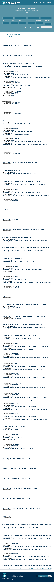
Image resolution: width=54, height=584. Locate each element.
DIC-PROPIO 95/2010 (15, 510)
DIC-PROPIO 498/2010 (14, 200)
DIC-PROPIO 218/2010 (17, 490)
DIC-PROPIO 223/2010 (17, 443)
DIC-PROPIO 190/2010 (15, 519)
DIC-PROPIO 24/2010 (15, 287)
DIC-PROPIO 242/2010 (17, 175)
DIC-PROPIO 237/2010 (17, 231)
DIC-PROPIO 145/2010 (15, 552)
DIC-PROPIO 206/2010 (15, 199)
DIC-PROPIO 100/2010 (15, 211)
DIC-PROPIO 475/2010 (14, 543)
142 (45, 568)
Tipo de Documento (6, 15)
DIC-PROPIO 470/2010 (14, 384)
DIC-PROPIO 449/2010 (14, 532)
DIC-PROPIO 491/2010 (14, 265)
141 (43, 568)
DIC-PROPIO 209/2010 (15, 154)
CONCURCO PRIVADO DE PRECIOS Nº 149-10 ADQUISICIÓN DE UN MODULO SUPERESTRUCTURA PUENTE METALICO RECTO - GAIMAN (25, 295)
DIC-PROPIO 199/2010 (15, 363)
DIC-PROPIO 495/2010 (14, 252)
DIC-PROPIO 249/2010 (17, 113)
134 (23, 568)
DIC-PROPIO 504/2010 (14, 353)
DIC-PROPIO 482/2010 (14, 275)
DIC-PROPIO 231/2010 (17, 318)
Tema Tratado (31, 15)
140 (40, 568)
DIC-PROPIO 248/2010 (17, 91)
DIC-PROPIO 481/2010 (14, 288)
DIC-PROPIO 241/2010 (17, 255)
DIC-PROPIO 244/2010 (17, 153)
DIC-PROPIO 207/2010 (15, 189)
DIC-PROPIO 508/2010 (14, 128)
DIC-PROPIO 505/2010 (14, 137)
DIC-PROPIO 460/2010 (14, 403)
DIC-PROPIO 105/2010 (15, 138)
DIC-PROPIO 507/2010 (14, 178)
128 (7, 568)
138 (34, 568)
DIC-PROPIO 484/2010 (14, 423)
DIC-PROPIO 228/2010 (17, 383)
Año (3, 20)
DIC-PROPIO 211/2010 (15, 127)
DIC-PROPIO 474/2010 (14, 562)
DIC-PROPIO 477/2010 (14, 71)
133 (21, 568)
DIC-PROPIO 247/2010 (17, 82)
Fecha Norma (39, 20)
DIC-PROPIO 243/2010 (17, 164)
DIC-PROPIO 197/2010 (15, 343)
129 (10, 568)
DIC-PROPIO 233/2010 (17, 298)
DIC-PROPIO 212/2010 (15, 114)
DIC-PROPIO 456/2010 (14, 413)
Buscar (49, 576)
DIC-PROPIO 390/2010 (14, 553)
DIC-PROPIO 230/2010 (17, 372)
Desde (20, 20)
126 (1, 568)
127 (4, 568)
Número (12, 20)
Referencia (42, 15)
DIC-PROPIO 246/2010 (17, 102)
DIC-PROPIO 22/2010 (15, 444)
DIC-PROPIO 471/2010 (14, 373)
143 (48, 568)
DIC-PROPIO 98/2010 (15, 374)
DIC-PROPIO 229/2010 (17, 329)
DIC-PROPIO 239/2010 (17, 201)
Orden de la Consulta (47, 21)
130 (12, 568)
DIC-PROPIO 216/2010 (15, 70)
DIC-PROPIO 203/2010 (15, 266)
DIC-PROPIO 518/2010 (14, 60)
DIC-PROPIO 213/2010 (15, 92)
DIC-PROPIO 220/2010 (17, 500)
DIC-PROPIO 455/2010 (14, 445)
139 (37, 568)
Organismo (17, 15)
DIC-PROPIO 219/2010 (17, 480)
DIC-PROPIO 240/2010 (17, 188)
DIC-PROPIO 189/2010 (15, 542)
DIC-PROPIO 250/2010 (17, 57)
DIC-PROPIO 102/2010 (15, 309)
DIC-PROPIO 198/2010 (15, 354)
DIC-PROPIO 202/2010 (15, 276)
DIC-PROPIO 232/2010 (17, 286)
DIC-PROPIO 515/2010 (14, 81)
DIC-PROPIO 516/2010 (14, 104)
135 (26, 568)
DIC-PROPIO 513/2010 (14, 93)
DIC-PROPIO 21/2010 (15, 433)
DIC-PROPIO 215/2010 (15, 47)
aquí (38, 27)
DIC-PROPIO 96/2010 (15, 393)
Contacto (28, 574)
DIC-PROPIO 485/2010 (14, 434)
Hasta (29, 20)
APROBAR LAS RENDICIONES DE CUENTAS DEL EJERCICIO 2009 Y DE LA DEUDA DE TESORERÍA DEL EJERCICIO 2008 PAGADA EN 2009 (26, 119)
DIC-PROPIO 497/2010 (14, 242)
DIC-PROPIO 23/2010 (15, 319)
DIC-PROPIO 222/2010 (17, 460)
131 (15, 568)
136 (29, 568)
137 (32, 568)
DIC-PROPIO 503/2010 (14, 342)
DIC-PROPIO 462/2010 (14, 394)
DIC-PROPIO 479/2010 (14, 221)
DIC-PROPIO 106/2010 (15, 103)
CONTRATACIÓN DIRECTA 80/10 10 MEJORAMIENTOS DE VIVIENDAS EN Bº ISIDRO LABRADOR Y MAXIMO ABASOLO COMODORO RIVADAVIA (26, 282)
